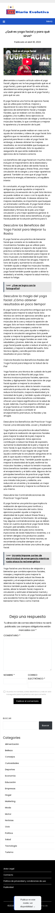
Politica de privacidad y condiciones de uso (25, 881)
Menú (49, 21)
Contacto (8, 874)
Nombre (9, 675)
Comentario (12, 635)
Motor (8, 814)
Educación (10, 782)
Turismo (9, 852)
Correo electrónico (36, 676)
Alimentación (12, 744)
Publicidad (9, 887)
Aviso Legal (9, 868)
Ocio (7, 826)
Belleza (9, 750)
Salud (8, 839)
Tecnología (11, 845)
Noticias (9, 820)
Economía (10, 775)
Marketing (10, 801)
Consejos (10, 756)
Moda (8, 807)
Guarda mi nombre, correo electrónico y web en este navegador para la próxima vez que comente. (28, 693)
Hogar (8, 794)
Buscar (7, 718)
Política (9, 833)
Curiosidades (12, 763)
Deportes (10, 769)
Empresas (10, 788)
